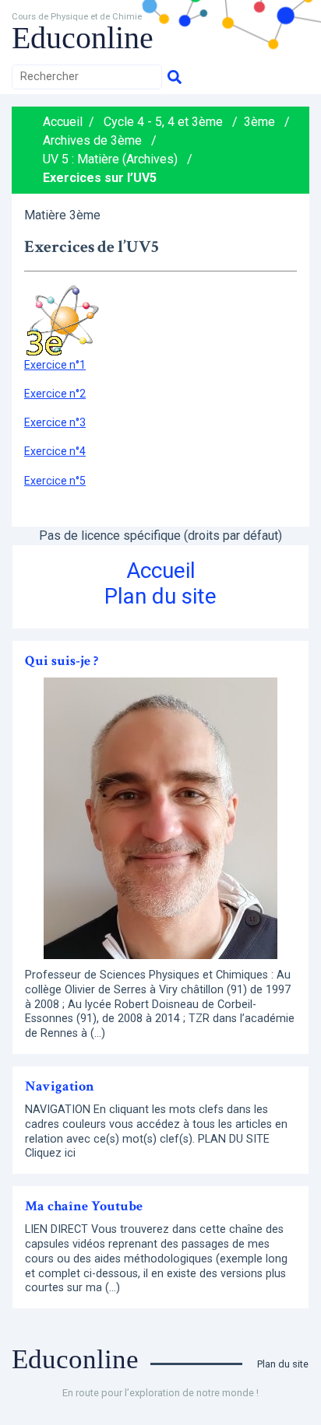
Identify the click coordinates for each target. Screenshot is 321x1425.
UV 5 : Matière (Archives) (110, 159)
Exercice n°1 (55, 365)
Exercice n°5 (55, 480)
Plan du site (160, 596)
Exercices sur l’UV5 (100, 177)
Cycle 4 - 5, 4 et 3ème (163, 121)
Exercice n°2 (55, 393)
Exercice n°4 (55, 451)
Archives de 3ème (92, 140)
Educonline (82, 37)
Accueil (63, 121)
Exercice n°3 (55, 422)
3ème (259, 121)
